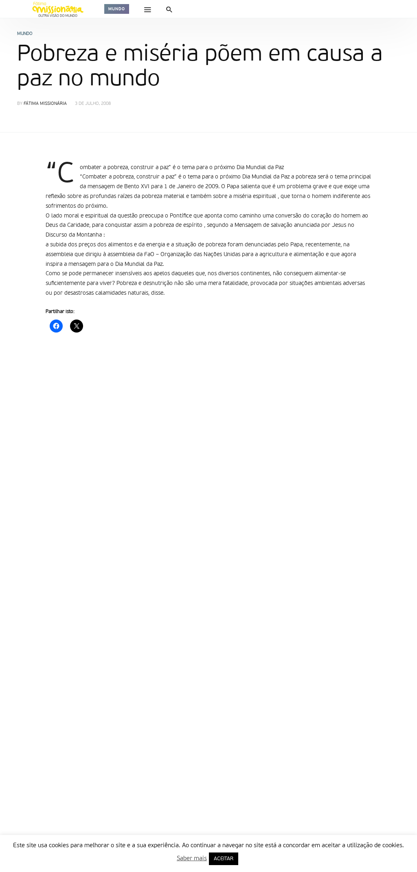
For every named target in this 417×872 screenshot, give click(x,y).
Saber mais (192, 858)
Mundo (116, 9)
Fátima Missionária (45, 104)
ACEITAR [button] (223, 858)
